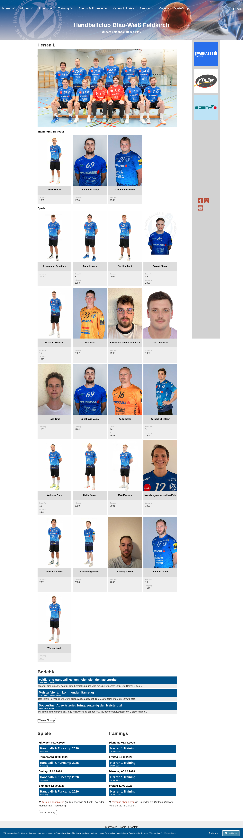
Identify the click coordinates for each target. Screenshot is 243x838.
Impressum (111, 826)
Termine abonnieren (53, 802)
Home (6, 8)
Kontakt (134, 826)
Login (238, 8)
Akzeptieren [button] (231, 833)
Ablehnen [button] (214, 833)
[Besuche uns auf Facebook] (200, 201)
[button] (72, 749)
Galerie (164, 8)
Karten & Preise (123, 8)
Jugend (43, 8)
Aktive (24, 8)
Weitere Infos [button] (170, 833)
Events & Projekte (90, 8)
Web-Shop (181, 8)
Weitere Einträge (46, 720)
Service (144, 8)
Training (63, 8)
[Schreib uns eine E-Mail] (200, 209)
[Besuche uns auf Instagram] (206, 201)
